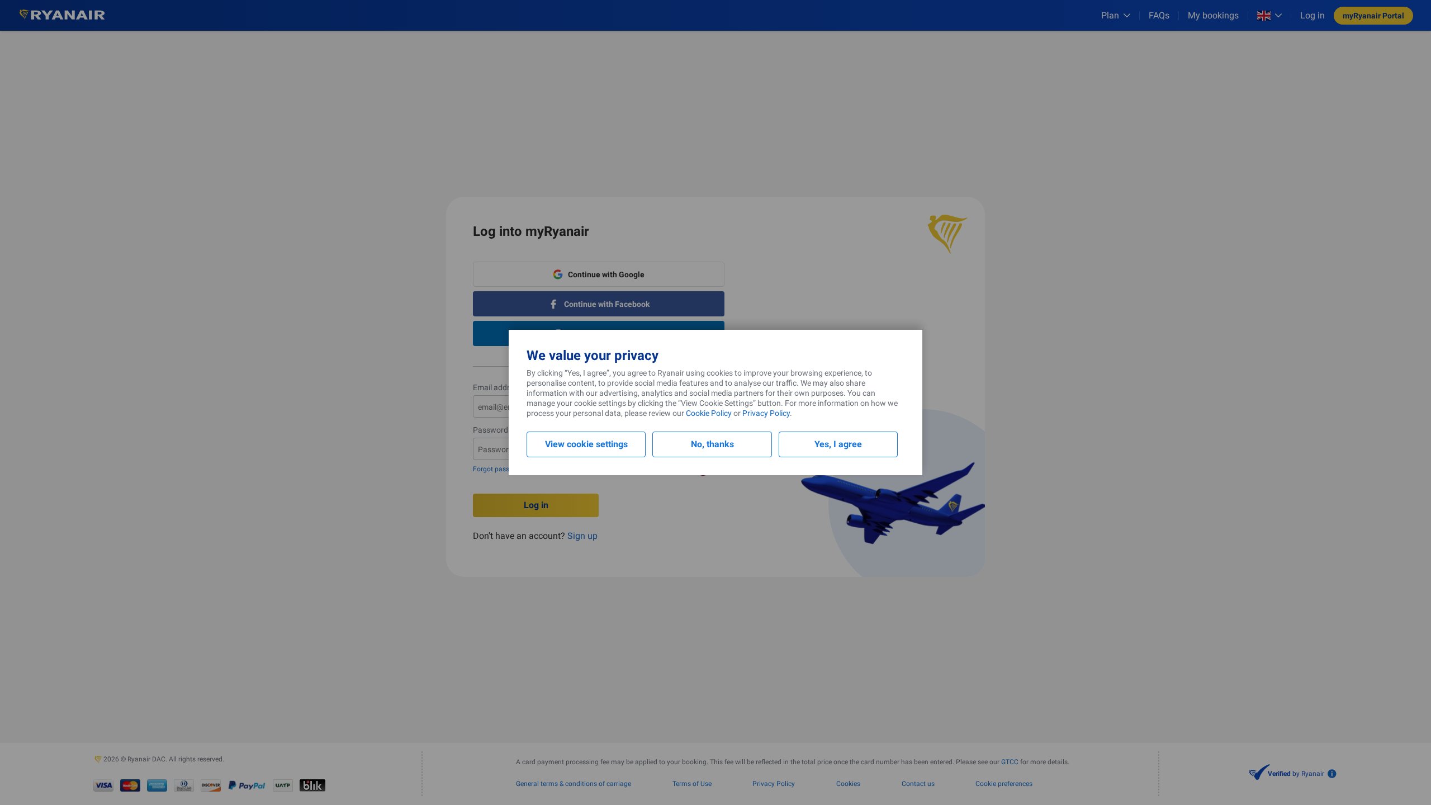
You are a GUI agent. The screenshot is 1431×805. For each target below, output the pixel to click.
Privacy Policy (766, 413)
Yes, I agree (838, 444)
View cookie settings (586, 444)
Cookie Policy (709, 413)
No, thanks (712, 444)
